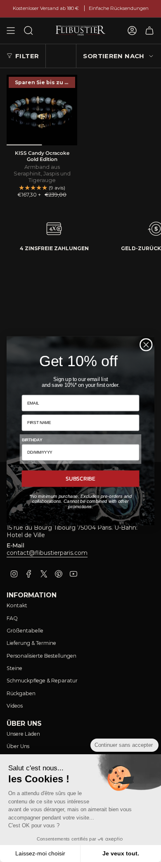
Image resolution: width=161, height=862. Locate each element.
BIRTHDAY (32, 440)
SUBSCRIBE (80, 478)
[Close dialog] (146, 344)
